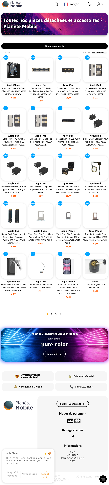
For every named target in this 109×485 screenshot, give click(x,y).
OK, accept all (45, 474)
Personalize (29, 474)
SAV (72, 461)
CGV (72, 452)
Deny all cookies (12, 474)
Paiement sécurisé (72, 458)
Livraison (72, 455)
